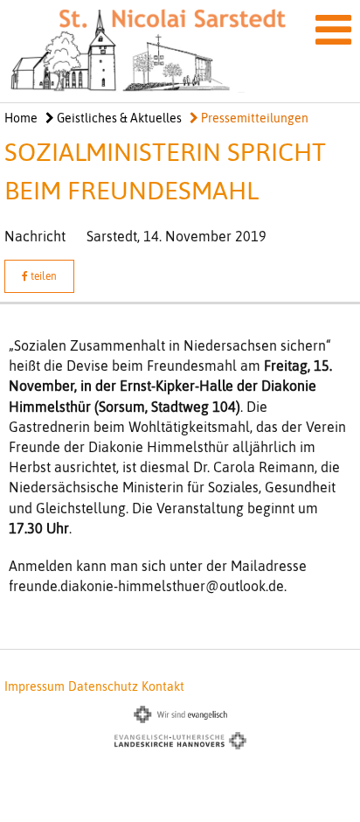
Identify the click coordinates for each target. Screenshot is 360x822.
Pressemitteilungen (253, 118)
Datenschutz (103, 686)
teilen (42, 276)
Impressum (34, 686)
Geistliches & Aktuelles (118, 118)
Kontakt (163, 686)
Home (21, 118)
